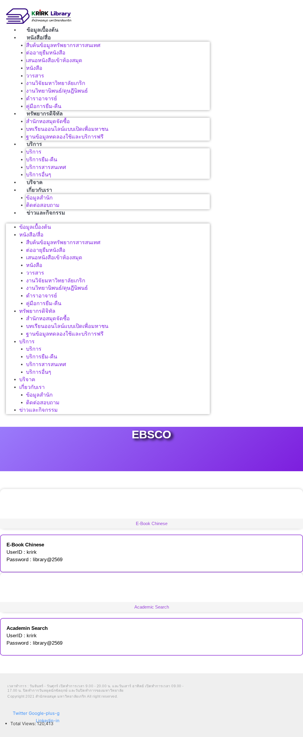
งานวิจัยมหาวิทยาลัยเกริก (55, 83)
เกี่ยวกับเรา (39, 190)
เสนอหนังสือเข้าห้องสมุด (54, 60)
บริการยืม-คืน (41, 159)
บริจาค (35, 182)
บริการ (34, 144)
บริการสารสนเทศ (46, 167)
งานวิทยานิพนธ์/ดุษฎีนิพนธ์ (57, 91)
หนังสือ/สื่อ (39, 38)
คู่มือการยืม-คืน (43, 106)
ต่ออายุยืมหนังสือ (45, 53)
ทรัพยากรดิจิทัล (45, 114)
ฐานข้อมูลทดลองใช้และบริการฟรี (65, 137)
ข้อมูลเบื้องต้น (42, 30)
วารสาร (35, 76)
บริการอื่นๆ (38, 175)
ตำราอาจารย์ (41, 99)
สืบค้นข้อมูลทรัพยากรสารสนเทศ (63, 45)
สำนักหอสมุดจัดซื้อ (48, 121)
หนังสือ (34, 68)
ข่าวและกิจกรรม (46, 213)
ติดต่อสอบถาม (42, 205)
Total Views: (23, 723)
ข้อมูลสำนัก (39, 198)
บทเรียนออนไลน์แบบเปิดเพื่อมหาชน (67, 129)
